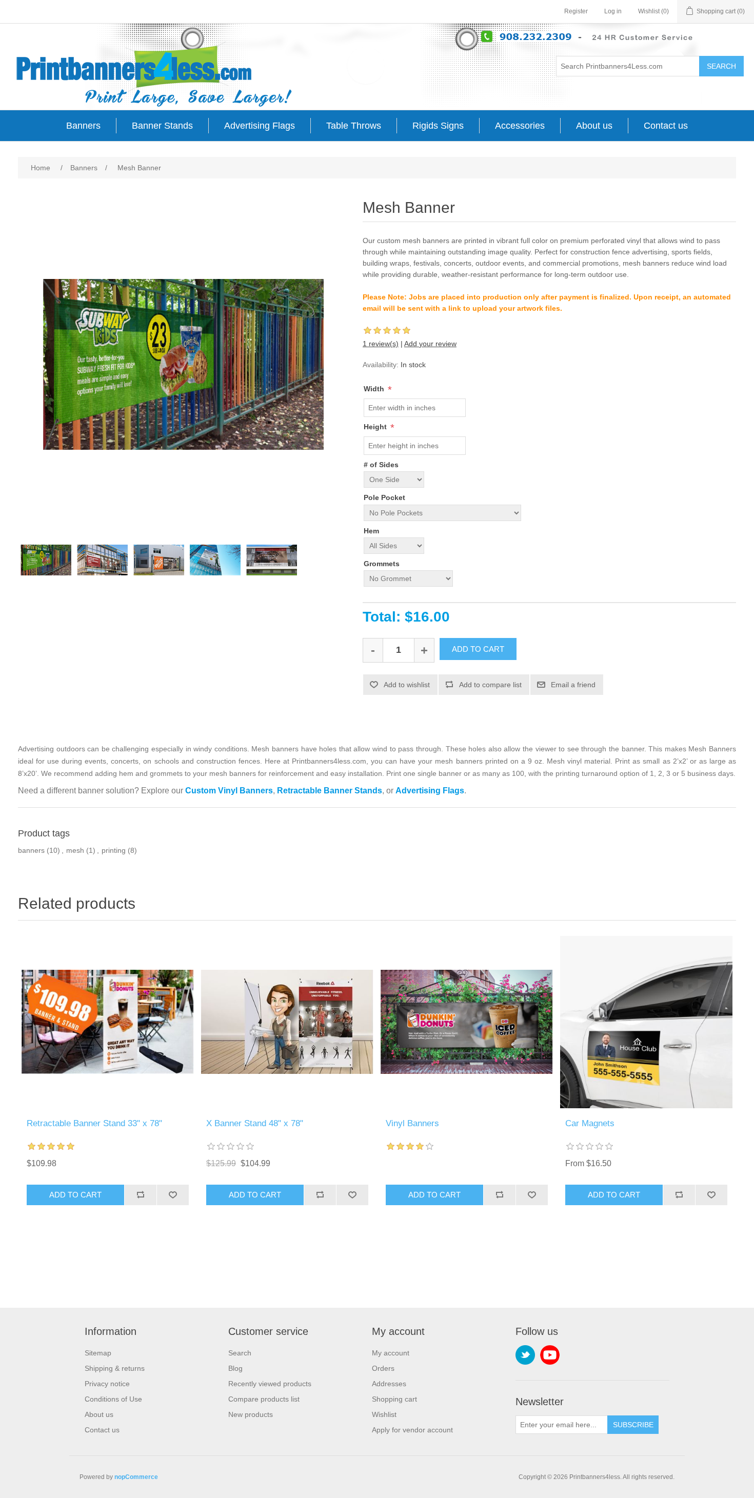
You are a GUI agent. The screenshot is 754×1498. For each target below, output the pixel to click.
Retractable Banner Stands (329, 790)
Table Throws (353, 126)
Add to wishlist (407, 685)
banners (31, 850)
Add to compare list (490, 685)
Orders (383, 1368)
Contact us (666, 126)
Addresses (389, 1384)
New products (250, 1414)
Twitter (525, 1355)
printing (114, 850)
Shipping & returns (115, 1368)
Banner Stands (162, 126)
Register (576, 11)
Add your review (430, 343)
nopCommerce (136, 1477)
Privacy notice (107, 1384)
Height (376, 427)
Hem (371, 531)
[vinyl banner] (467, 1022)
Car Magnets (589, 1123)
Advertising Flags (259, 126)
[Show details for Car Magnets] (646, 1022)
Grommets (382, 564)
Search (721, 66)
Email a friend (573, 685)
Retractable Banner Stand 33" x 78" (94, 1123)
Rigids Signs (438, 126)
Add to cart (478, 649)
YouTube (550, 1355)
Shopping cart (394, 1399)
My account (390, 1353)
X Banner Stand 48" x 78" (254, 1123)
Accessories (520, 126)
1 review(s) (381, 343)
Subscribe (633, 1425)
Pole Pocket (384, 498)
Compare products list (264, 1399)
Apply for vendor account (412, 1430)
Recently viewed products (269, 1384)
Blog (235, 1368)
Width (375, 389)
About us (594, 126)
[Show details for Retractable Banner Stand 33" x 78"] (108, 1022)
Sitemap (98, 1353)
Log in (613, 11)
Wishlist (384, 1414)
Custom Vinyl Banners (229, 790)
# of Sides (381, 465)
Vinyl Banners (412, 1123)
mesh (75, 850)
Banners (83, 126)
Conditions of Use (113, 1399)
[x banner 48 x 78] (287, 1022)
